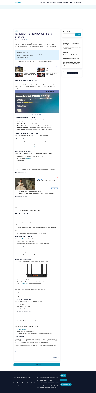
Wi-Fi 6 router (25, 283)
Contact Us (63, 375)
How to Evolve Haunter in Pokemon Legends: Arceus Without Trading (47, 378)
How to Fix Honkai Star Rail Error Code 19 (44, 380)
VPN (23, 238)
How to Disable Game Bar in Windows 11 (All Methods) (46, 387)
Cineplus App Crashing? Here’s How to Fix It (21, 388)
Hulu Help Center (22, 329)
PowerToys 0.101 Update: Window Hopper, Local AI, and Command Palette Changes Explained (23, 386)
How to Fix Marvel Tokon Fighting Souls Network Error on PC (47, 385)
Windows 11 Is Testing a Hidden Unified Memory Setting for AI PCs (24, 383)
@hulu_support (33, 146)
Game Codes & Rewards (72, 73)
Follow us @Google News (65, 384)
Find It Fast (67, 31)
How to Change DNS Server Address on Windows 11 (23, 377)
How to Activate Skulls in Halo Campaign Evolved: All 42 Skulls (48, 382)
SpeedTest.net (28, 158)
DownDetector (22, 144)
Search (78, 34)
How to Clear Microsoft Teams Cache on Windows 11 (23, 379)
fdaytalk (17, 2)
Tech (16, 31)
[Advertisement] (48, 19)
